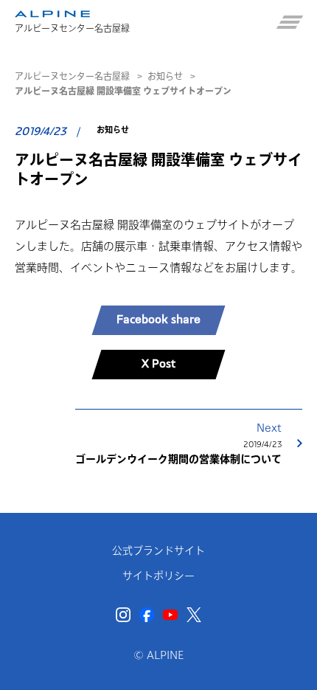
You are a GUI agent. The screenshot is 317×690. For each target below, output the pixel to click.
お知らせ (165, 76)
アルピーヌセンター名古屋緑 (72, 76)
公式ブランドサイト (158, 550)
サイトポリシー (158, 575)
